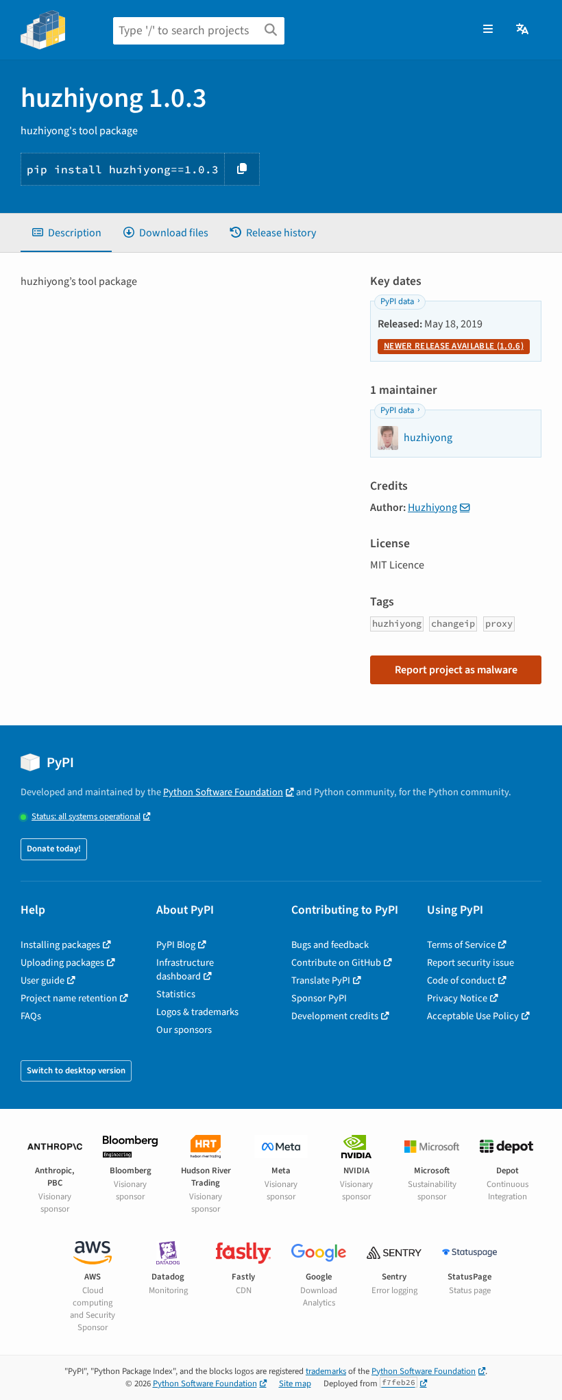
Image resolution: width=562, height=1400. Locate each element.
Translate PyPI (320, 980)
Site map (295, 1383)
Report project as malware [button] (456, 669)
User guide (42, 980)
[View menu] (488, 29)
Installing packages (60, 945)
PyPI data (397, 301)
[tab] (66, 233)
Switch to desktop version (76, 1070)
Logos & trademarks (197, 1012)
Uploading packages (62, 962)
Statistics (175, 994)
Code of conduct (461, 980)
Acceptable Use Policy (473, 1016)
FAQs (31, 1016)
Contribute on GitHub (336, 962)
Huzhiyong (432, 507)
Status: (86, 817)
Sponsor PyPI (319, 998)
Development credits (334, 1016)
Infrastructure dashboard (185, 969)
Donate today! (54, 848)
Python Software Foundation (223, 792)
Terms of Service (461, 945)
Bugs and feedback (330, 945)
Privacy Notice (457, 998)
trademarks (326, 1371)
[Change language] (523, 29)
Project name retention (69, 998)
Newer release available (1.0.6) (454, 346)
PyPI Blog (175, 945)
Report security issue (470, 962)
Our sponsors (184, 1030)
